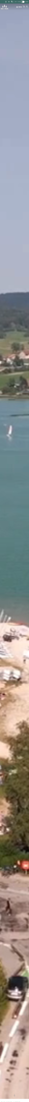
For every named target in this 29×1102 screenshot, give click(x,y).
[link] (23, 2)
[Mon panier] (24, 7)
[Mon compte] (27, 7)
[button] (24, 7)
